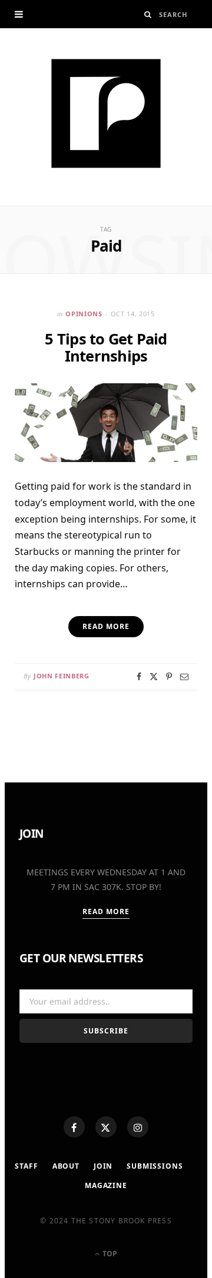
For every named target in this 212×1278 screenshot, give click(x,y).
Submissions (155, 1166)
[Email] (184, 677)
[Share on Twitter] (154, 677)
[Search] (148, 14)
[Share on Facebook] (139, 677)
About (66, 1166)
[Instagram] (137, 1127)
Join (103, 1166)
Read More (106, 911)
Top (109, 1254)
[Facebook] (74, 1127)
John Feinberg (62, 675)
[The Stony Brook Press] (106, 113)
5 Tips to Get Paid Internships (106, 347)
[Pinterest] (169, 677)
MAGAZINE (106, 1185)
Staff (26, 1166)
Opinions (83, 313)
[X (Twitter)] (106, 1127)
